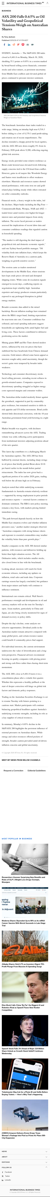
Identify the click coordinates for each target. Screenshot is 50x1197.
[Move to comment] (32, 44)
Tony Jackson (9, 37)
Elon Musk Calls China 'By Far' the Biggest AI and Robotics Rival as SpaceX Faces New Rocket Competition (23, 1007)
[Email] (27, 44)
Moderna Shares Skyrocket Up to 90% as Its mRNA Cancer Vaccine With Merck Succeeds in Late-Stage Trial (23, 923)
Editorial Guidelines (37, 771)
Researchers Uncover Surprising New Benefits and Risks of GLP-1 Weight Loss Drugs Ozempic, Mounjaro (23, 879)
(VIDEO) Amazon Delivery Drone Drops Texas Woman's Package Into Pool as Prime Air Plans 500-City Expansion (24, 1135)
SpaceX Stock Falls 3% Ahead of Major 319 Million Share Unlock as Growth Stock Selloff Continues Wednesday (23, 1051)
